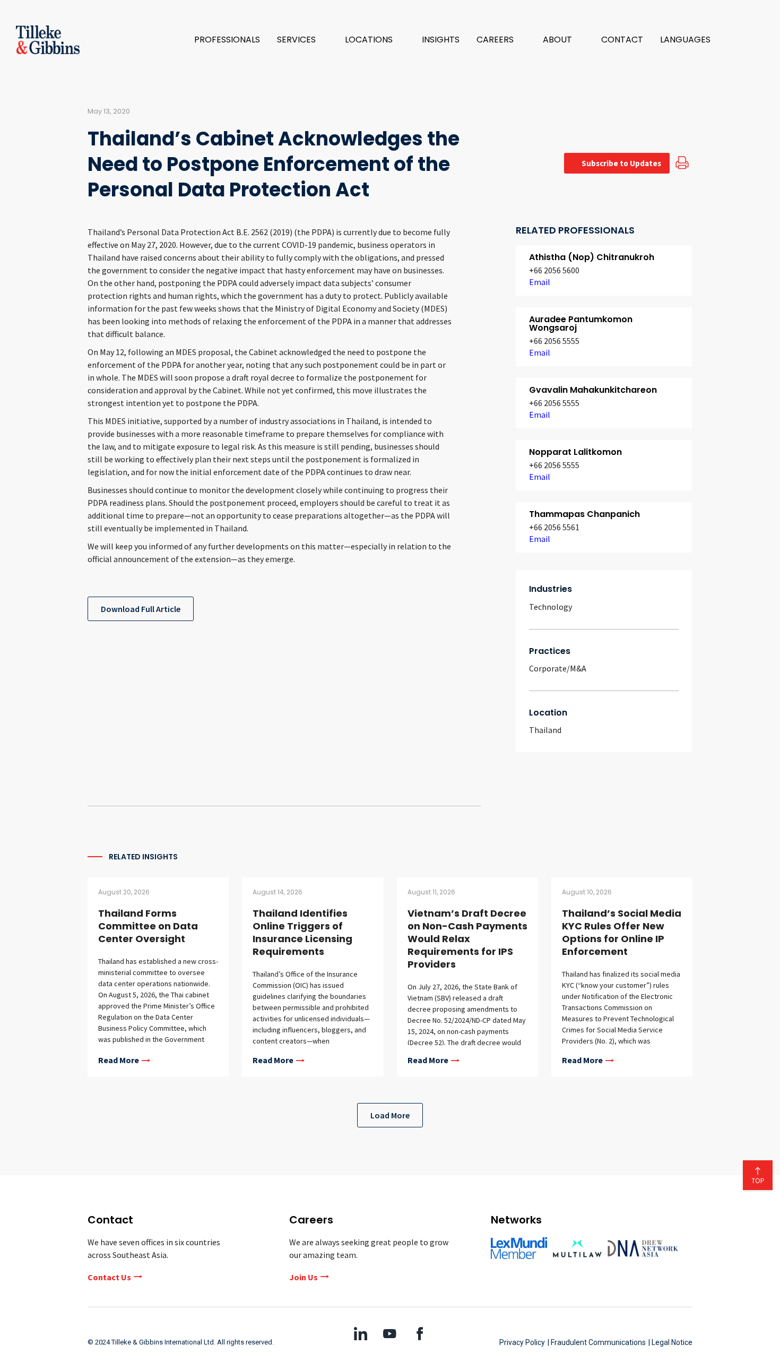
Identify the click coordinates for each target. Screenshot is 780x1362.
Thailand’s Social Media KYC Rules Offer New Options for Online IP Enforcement (621, 932)
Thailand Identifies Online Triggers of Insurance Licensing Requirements (302, 932)
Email (539, 282)
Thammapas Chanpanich (584, 514)
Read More (118, 1060)
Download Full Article (140, 609)
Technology (550, 606)
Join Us (303, 1277)
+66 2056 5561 (554, 527)
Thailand (545, 730)
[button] (302, 40)
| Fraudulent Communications (597, 1342)
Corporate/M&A (557, 668)
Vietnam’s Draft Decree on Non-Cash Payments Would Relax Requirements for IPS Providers (467, 939)
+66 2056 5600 (554, 270)
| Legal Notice (670, 1342)
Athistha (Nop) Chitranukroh (591, 257)
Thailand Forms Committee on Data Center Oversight (148, 926)
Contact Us (109, 1277)
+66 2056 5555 (554, 340)
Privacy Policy (522, 1342)
